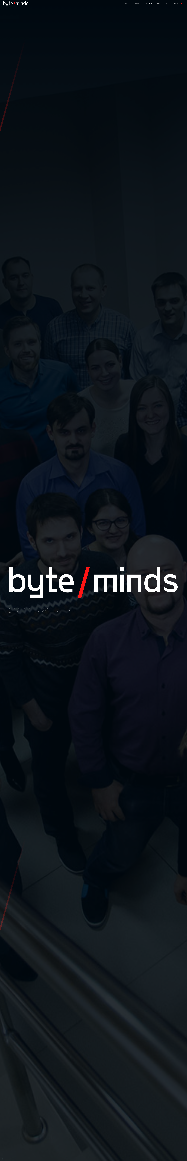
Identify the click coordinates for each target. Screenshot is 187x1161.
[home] (15, 3)
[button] (127, 4)
